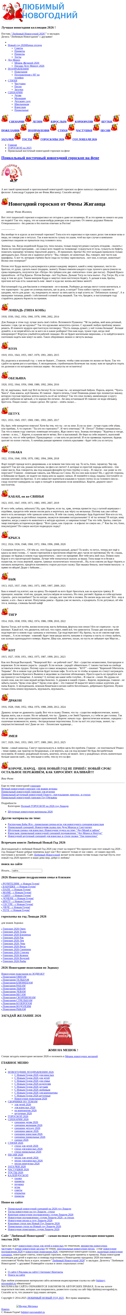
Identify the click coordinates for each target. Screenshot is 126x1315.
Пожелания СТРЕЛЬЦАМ (17, 1000)
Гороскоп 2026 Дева (14, 943)
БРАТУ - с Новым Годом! (16, 901)
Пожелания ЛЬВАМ (13, 988)
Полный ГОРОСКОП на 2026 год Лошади (45, 806)
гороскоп (35, 785)
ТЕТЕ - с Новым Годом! (16, 910)
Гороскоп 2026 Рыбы (14, 961)
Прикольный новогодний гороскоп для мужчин (28, 791)
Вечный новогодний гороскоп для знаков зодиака (29, 788)
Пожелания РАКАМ (13, 985)
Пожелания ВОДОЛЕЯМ (16, 1006)
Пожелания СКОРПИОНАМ (18, 997)
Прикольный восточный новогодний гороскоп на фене (50, 158)
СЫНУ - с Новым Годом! (16, 895)
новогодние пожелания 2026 (41, 1251)
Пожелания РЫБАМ (14, 1009)
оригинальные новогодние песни (75, 1248)
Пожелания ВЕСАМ (14, 994)
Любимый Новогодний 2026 (68, 1260)
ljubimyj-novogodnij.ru (33, 1312)
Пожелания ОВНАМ (14, 976)
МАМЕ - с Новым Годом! (16, 892)
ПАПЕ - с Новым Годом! (16, 889)
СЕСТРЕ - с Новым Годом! (17, 904)
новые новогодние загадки (30, 1248)
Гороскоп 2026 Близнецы (17, 934)
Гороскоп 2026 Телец (14, 931)
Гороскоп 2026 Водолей (16, 958)
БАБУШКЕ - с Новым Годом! (19, 886)
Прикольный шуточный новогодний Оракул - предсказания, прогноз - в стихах (46, 794)
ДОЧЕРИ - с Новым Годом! (18, 898)
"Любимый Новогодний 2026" (28, 33)
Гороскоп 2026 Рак (13, 937)
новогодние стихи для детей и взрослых (41, 1245)
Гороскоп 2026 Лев (13, 940)
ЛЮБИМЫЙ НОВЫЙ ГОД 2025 (45, 1297)
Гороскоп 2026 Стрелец (16, 952)
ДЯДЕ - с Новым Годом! (16, 907)
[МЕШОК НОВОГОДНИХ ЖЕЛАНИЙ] (63, 1033)
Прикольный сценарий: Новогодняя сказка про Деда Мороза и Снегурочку (50, 827)
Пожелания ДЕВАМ (14, 991)
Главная (12, 144)
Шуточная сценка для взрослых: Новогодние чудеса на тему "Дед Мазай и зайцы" (54, 830)
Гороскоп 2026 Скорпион (17, 949)
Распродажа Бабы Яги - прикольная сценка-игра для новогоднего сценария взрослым (56, 824)
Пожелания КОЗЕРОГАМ (17, 1003)
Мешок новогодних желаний (81, 1056)
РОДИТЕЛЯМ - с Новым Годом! (20, 883)
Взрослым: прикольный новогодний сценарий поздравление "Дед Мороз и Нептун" (55, 833)
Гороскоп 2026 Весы (14, 946)
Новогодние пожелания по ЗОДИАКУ (23, 973)
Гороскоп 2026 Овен (14, 928)
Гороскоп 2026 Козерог (16, 955)
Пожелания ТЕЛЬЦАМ (15, 979)
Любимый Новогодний (47, 854)
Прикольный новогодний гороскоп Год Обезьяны (29, 797)
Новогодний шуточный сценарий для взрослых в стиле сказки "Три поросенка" (53, 836)
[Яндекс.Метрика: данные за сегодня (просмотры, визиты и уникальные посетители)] (27, 1306)
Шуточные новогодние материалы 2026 (30, 811)
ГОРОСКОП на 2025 (20, 147)
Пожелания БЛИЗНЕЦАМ (17, 982)
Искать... (6, 870)
